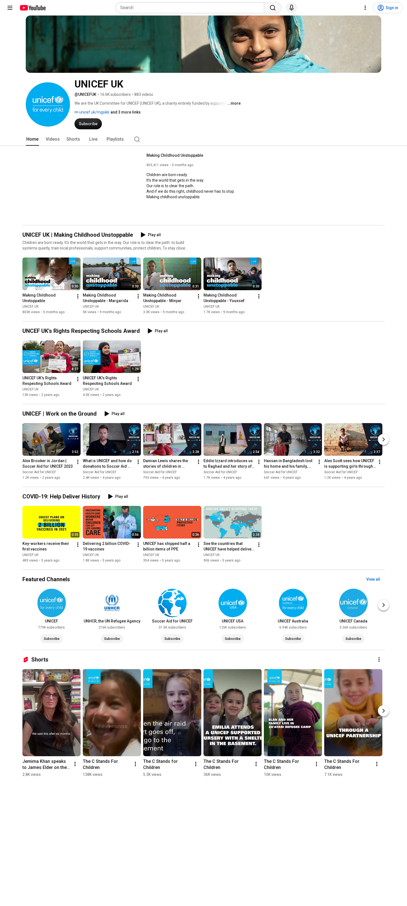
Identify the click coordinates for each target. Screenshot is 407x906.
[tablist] (203, 139)
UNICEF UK (30, 306)
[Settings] (365, 7)
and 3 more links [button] (125, 112)
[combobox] (191, 7)
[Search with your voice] (291, 7)
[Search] (273, 7)
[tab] (32, 139)
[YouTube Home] (33, 8)
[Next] (383, 439)
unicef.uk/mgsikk (93, 112)
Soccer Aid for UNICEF (39, 472)
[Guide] (10, 7)
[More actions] (77, 296)
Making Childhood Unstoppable (174, 155)
